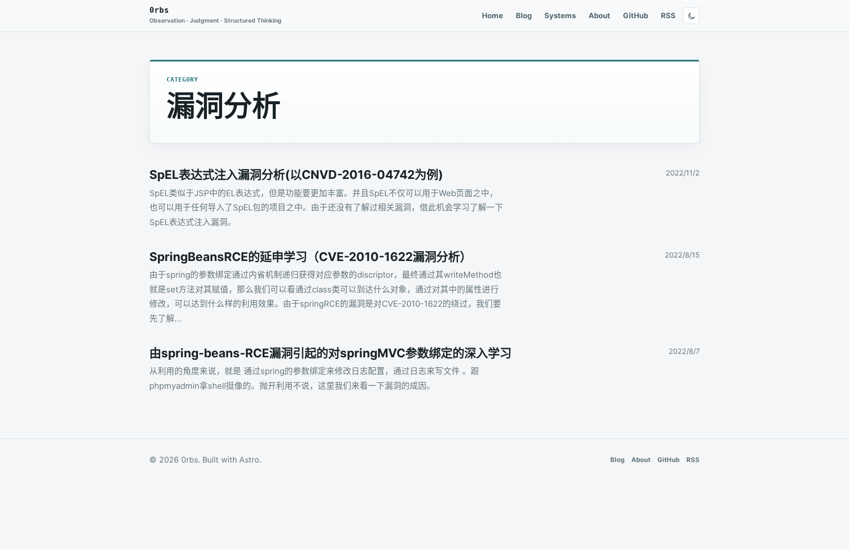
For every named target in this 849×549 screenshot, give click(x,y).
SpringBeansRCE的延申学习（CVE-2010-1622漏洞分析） (310, 256)
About (599, 15)
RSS (668, 15)
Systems (560, 15)
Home (492, 15)
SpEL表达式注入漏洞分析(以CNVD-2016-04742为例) (296, 174)
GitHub (635, 15)
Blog (524, 15)
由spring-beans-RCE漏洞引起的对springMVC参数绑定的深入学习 (330, 353)
